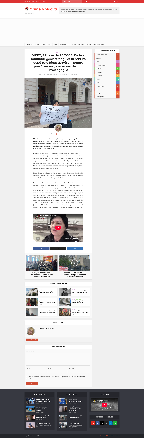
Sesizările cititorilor (98, 44)
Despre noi (27, 1)
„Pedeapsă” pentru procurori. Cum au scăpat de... (47, 302)
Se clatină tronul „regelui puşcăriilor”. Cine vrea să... (48, 311)
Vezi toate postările (32, 340)
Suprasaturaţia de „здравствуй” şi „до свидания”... (42, 408)
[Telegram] (110, 423)
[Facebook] (98, 423)
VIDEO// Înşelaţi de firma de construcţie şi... (43, 416)
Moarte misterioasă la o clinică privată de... (76, 416)
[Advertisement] (72, 30)
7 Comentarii (72, 419)
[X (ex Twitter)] (106, 423)
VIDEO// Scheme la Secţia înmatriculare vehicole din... (75, 408)
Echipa (32, 1)
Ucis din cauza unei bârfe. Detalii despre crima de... (80, 291)
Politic (43, 44)
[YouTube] (93, 423)
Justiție (74, 44)
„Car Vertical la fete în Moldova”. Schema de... (43, 424)
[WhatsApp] (115, 423)
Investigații (29, 44)
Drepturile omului (64, 44)
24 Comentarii (72, 403)
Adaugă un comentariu (53, 74)
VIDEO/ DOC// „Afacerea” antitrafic (75, 400)
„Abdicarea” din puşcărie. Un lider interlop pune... (47, 291)
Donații (43, 1)
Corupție (88, 44)
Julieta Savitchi (65, 74)
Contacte (38, 1)
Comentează (30, 352)
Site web (71, 368)
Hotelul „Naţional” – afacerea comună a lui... (79, 301)
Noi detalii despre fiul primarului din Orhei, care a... (80, 312)
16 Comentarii (72, 412)
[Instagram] (102, 423)
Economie (81, 44)
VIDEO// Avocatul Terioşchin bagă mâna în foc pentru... (75, 425)
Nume (28, 368)
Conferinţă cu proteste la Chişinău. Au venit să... (43, 400)
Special (37, 44)
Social (49, 44)
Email (50, 368)
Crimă (55, 44)
